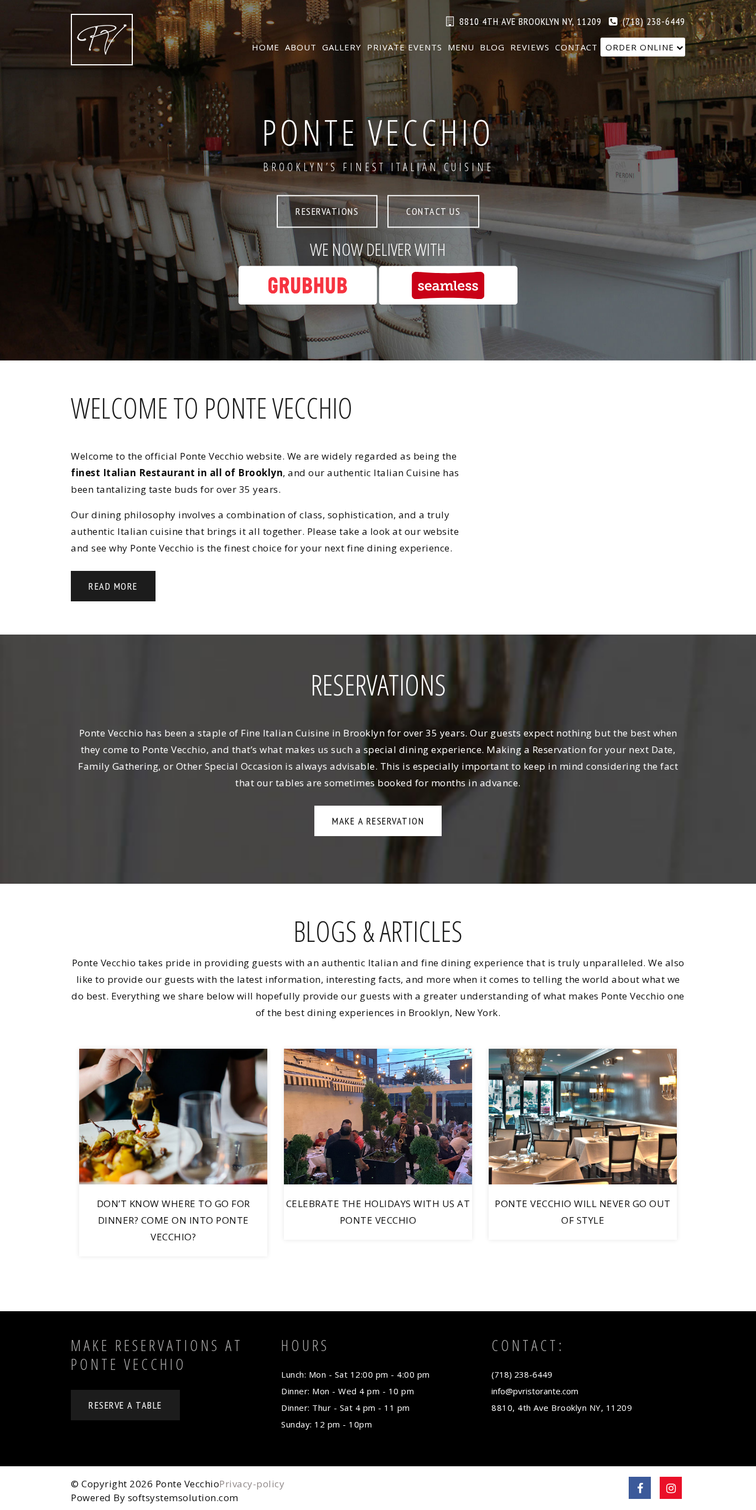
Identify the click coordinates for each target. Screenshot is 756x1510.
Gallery (341, 47)
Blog (492, 47)
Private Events (404, 47)
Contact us (433, 211)
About (301, 47)
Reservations (327, 211)
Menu (461, 47)
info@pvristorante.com (534, 1390)
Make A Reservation (378, 821)
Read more (113, 586)
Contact (576, 47)
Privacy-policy (251, 1483)
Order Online (639, 47)
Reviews (530, 47)
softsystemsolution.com (183, 1497)
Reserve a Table (125, 1405)
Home (265, 47)
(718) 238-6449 (654, 21)
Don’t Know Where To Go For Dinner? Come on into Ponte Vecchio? (173, 1220)
